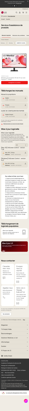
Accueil (3, 19)
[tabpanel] (14, 146)
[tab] (6, 35)
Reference (7, 154)
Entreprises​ (25, 8)
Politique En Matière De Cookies (9, 368)
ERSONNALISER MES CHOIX (8, 370)
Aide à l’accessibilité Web (7, 375)
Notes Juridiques (21, 370)
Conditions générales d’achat (8, 377)
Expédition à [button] (9, 16)
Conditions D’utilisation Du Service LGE (11, 363)
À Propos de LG (6, 350)
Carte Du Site (4, 360)
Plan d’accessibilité (9, 372)
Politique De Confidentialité (8, 365)
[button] (16, 12)
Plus (24, 319)
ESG (2, 372)
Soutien (8, 19)
